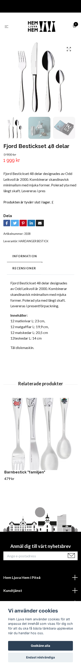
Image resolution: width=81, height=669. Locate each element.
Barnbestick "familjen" (24, 472)
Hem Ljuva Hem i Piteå (21, 577)
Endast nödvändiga (40, 657)
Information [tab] (24, 256)
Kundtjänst (12, 590)
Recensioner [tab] (24, 268)
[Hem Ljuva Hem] (41, 26)
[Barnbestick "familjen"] (40, 434)
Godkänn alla (40, 645)
